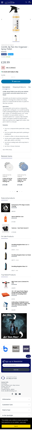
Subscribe (16, 369)
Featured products (8, 198)
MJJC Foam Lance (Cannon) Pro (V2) (20, 282)
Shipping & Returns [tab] (19, 87)
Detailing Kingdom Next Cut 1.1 (20, 244)
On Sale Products (7, 236)
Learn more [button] (23, 422)
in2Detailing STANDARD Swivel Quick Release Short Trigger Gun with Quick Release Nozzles (21, 303)
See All (28, 356)
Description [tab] (6, 87)
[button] (4, 51)
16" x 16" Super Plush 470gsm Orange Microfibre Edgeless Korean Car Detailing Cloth (20, 292)
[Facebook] (12, 394)
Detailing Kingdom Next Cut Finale (21, 255)
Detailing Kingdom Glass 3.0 (19, 266)
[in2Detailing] (9, 2)
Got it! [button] (16, 426)
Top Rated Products (8, 275)
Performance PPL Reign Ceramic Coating (21, 205)
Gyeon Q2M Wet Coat (17, 216)
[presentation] (2, 349)
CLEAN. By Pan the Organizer (7, 45)
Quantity (3, 75)
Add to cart (17, 81)
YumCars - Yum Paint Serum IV (20, 228)
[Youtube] (20, 394)
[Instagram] (16, 394)
